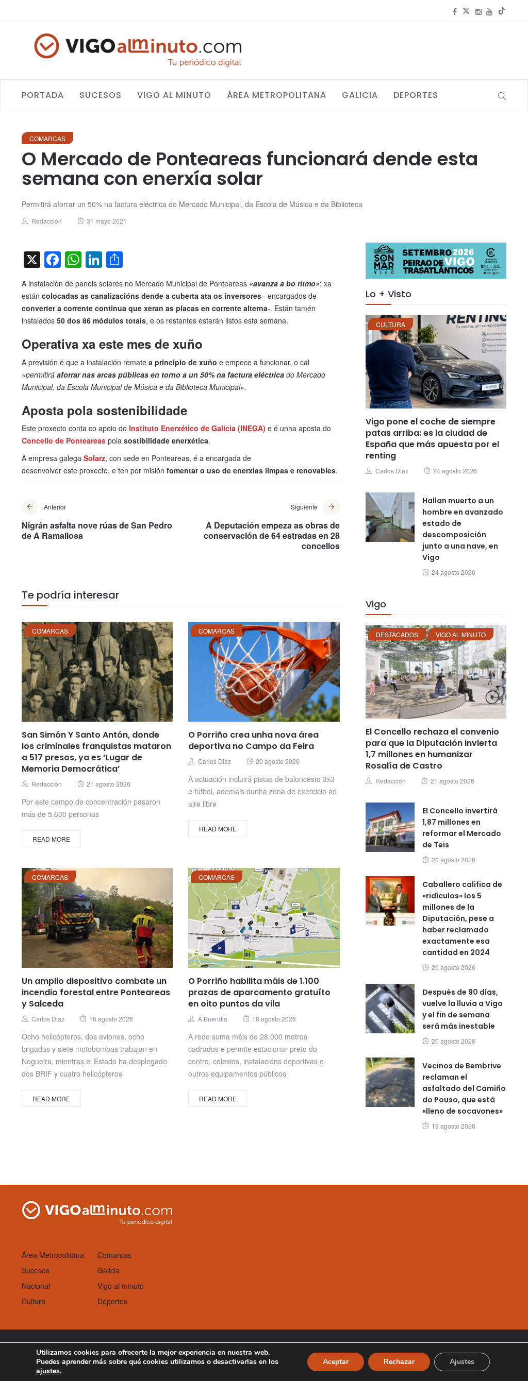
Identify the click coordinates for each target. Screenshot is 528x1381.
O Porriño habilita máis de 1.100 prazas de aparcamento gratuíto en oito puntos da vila (259, 992)
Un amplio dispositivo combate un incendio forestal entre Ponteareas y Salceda (96, 992)
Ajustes (462, 1362)
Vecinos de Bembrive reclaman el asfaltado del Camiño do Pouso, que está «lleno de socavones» (464, 1088)
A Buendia (212, 1018)
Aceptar (336, 1362)
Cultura (390, 324)
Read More (51, 838)
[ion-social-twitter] (466, 11)
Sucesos (100, 95)
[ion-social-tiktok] (501, 11)
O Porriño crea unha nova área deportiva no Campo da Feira (253, 740)
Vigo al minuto (174, 95)
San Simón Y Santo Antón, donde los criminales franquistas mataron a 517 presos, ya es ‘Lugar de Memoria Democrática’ (96, 752)
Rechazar (399, 1362)
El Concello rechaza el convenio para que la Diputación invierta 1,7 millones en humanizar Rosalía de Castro (432, 749)
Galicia (360, 95)
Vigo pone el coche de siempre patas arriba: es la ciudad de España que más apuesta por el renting (432, 439)
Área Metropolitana (276, 95)
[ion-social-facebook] (455, 11)
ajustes (48, 1371)
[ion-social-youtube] (489, 11)
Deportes (415, 95)
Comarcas (47, 138)
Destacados (397, 634)
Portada (43, 95)
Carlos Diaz (214, 761)
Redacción (46, 220)
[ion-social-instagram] (478, 11)
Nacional (36, 1286)
